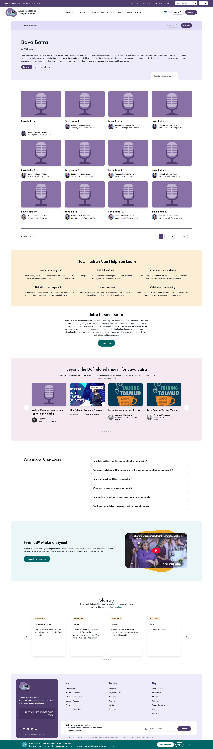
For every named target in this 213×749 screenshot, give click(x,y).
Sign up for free (27, 3)
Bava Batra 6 (28, 170)
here (114, 378)
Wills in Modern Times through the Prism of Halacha (48, 411)
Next (186, 407)
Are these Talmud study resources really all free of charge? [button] (121, 506)
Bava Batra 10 (29, 211)
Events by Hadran (96, 387)
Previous (26, 407)
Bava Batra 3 (72, 121)
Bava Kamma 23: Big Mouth (162, 410)
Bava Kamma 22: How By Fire (124, 410)
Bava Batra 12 (116, 211)
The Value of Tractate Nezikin (86, 410)
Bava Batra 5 (159, 121)
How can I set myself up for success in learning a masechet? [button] (121, 497)
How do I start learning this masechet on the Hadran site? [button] (120, 461)
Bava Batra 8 (115, 170)
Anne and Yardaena (123, 415)
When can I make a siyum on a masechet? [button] (112, 488)
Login (38, 3)
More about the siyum (37, 559)
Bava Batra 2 (28, 121)
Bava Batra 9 (159, 170)
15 (184, 236)
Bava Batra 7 (72, 170)
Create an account (165, 745)
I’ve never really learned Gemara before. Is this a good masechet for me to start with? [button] (133, 470)
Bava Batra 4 (115, 121)
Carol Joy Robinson (36, 703)
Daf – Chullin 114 (139, 3)
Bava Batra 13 (160, 211)
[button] (71, 12)
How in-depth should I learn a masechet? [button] (112, 479)
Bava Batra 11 (72, 211)
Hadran (42, 419)
